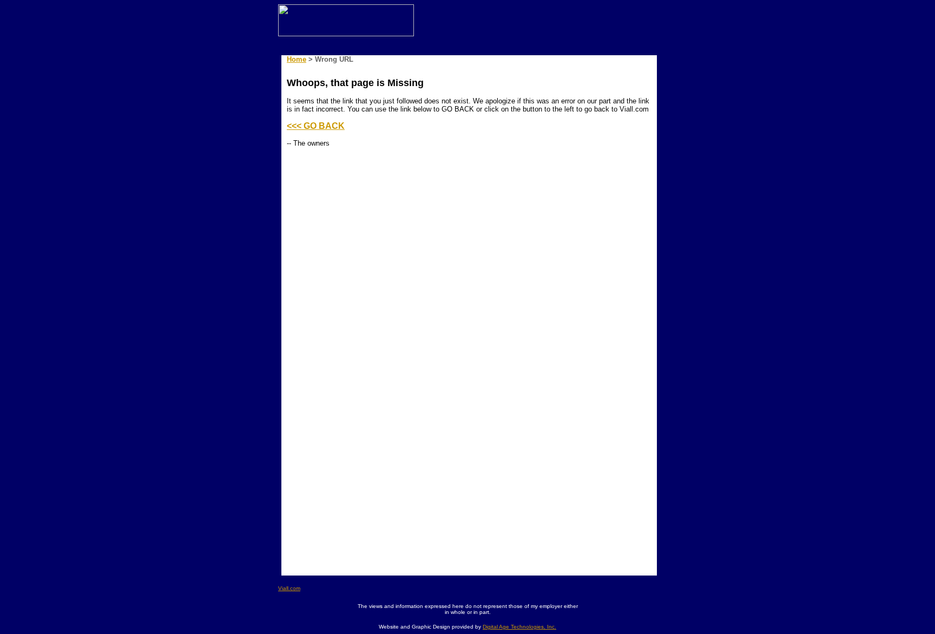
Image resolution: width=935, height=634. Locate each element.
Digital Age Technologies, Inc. (519, 627)
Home (296, 59)
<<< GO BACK (316, 125)
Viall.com (289, 588)
